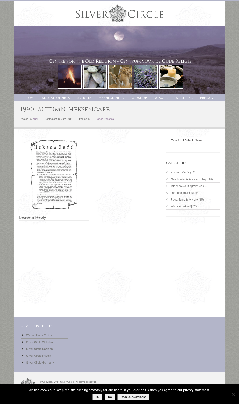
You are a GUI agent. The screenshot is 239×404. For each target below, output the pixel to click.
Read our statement (133, 397)
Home (30, 98)
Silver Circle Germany (40, 362)
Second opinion (56, 98)
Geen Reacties (105, 119)
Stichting (184, 98)
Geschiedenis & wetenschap (189, 179)
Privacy (207, 98)
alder (35, 119)
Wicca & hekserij (181, 206)
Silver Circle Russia (38, 355)
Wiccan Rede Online (39, 335)
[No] (233, 394)
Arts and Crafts (180, 172)
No (110, 397)
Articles (84, 98)
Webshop (139, 98)
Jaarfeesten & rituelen (185, 193)
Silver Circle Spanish (39, 349)
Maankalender (111, 98)
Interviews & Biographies (186, 186)
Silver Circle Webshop (40, 342)
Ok (97, 397)
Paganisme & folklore (184, 199)
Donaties (161, 98)
